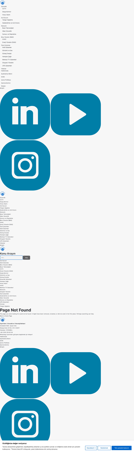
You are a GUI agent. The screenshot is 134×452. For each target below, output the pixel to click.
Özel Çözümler (5, 45)
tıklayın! (30, 334)
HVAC (4, 39)
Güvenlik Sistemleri (6, 279)
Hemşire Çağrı (6, 56)
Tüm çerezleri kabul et (121, 448)
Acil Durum (4, 18)
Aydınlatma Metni (6, 74)
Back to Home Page (6, 316)
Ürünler (2, 304)
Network (3, 26)
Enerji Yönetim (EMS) (9, 42)
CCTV (4, 8)
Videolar (3, 68)
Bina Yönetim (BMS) (7, 37)
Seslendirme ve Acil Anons (10, 23)
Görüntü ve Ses (7, 50)
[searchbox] (11, 257)
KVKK (3, 77)
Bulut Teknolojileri (8, 28)
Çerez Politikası (6, 80)
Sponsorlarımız (5, 83)
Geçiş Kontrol (6, 11)
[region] (67, 446)
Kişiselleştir (90, 448)
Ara (26, 258)
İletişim (3, 86)
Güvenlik (4, 6)
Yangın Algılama (7, 20)
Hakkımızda (4, 71)
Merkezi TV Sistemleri (9, 59)
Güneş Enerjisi (6, 53)
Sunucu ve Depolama (9, 34)
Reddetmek (104, 448)
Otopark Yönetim (7, 62)
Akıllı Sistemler (7, 47)
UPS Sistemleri (7, 66)
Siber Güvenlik (7, 31)
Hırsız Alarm (6, 15)
